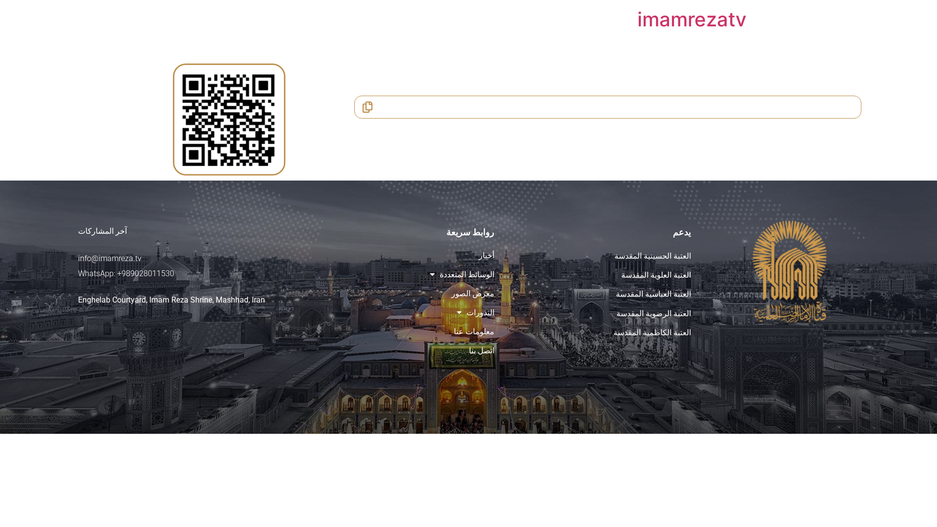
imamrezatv (692, 19)
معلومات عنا (474, 331)
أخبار (486, 255)
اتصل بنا (481, 350)
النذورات (480, 312)
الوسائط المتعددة (467, 274)
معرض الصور (472, 293)
